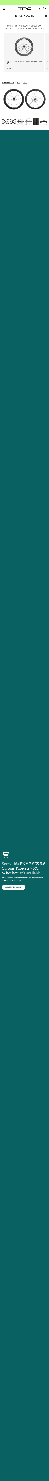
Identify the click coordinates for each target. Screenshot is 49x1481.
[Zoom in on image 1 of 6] (24, 99)
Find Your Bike (29, 16)
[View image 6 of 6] (43, 121)
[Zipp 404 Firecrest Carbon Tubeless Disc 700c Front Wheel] (24, 47)
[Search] (39, 9)
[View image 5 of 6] (36, 121)
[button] (46, 16)
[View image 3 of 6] (20, 121)
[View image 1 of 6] (5, 121)
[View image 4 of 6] (28, 121)
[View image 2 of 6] (13, 121)
